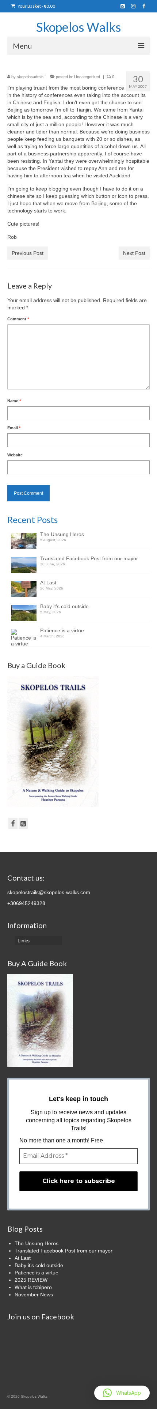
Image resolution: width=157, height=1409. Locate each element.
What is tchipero (33, 1287)
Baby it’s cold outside (64, 606)
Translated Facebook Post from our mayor (89, 558)
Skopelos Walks (78, 26)
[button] (122, 1393)
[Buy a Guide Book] (53, 741)
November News (34, 1294)
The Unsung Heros (62, 534)
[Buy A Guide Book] (40, 1020)
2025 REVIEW (31, 1280)
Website (15, 455)
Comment (18, 319)
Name (14, 401)
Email (13, 428)
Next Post (134, 253)
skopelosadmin (30, 77)
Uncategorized (87, 77)
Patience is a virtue (62, 630)
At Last (48, 582)
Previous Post (27, 253)
